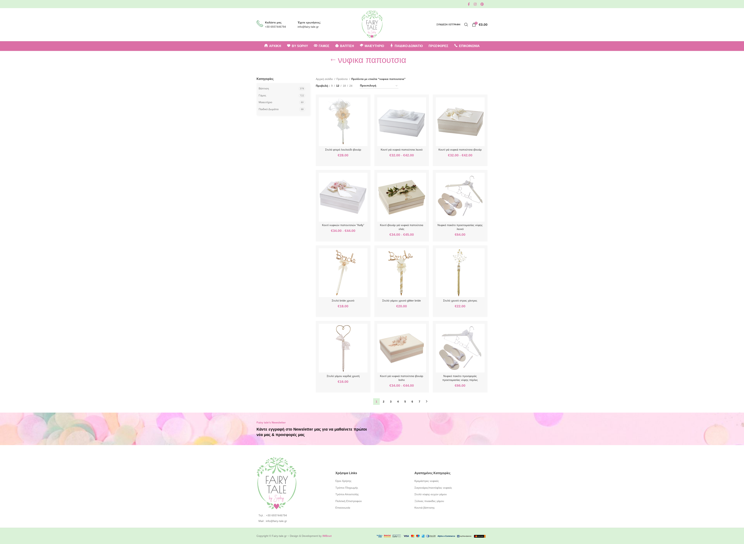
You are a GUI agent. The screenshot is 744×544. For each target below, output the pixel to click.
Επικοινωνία (342, 507)
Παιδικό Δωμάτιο (269, 109)
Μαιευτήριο (265, 102)
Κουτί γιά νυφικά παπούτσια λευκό (402, 149)
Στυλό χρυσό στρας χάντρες (460, 300)
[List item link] (293, 515)
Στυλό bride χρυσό (343, 300)
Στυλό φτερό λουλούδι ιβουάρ (343, 149)
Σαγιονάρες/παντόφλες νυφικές (433, 487)
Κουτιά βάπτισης (424, 507)
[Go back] (333, 60)
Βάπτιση (264, 88)
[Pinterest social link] (482, 4)
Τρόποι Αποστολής (347, 494)
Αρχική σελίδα (324, 79)
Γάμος (262, 95)
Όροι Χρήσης (343, 480)
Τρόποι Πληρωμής (346, 487)
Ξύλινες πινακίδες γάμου (429, 501)
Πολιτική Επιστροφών (348, 501)
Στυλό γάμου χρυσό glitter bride (401, 300)
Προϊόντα (342, 79)
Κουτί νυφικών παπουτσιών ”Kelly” (343, 225)
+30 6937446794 (275, 26)
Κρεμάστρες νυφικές (426, 480)
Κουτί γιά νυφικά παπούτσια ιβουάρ (460, 149)
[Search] (466, 24)
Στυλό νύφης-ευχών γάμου (430, 494)
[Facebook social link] (469, 4)
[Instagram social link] (475, 4)
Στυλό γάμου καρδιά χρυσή (343, 376)
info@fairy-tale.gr (308, 26)
